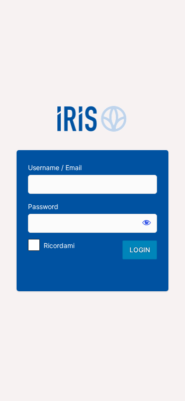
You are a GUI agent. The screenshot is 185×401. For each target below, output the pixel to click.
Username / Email (55, 167)
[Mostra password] (146, 222)
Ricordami (59, 245)
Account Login (92, 119)
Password (43, 206)
